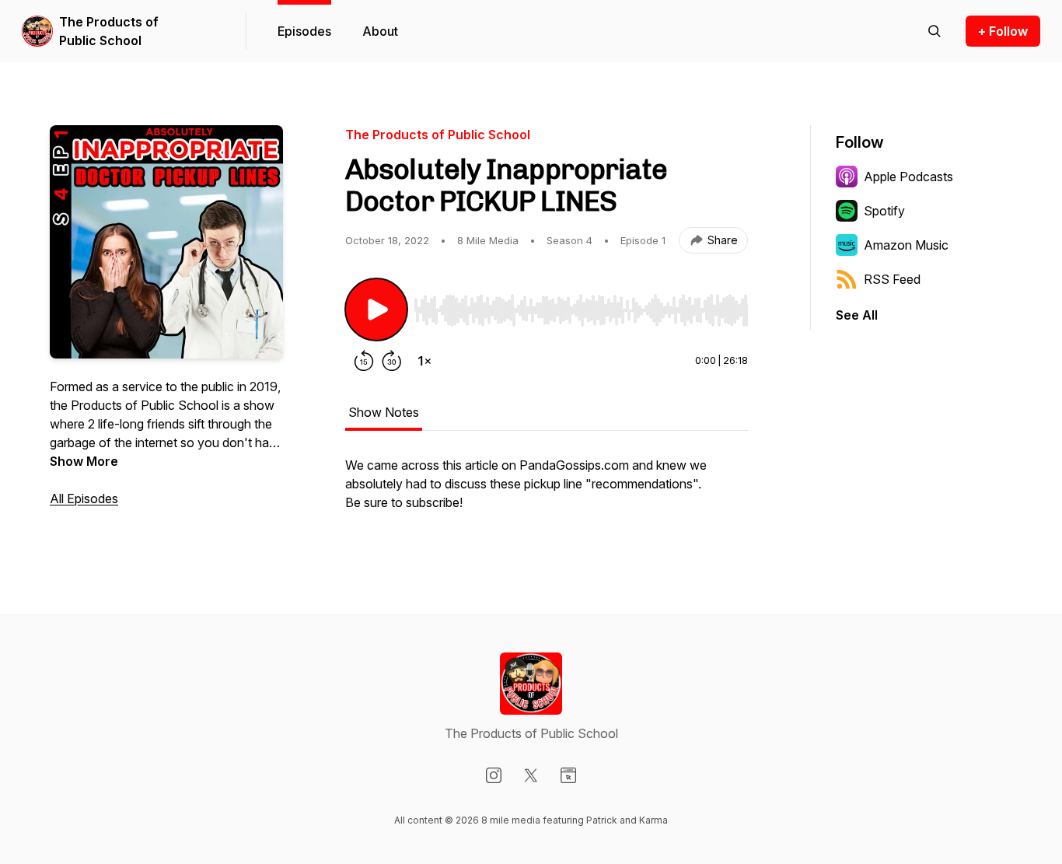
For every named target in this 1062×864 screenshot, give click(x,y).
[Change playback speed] (424, 361)
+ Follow (1003, 31)
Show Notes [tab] (383, 412)
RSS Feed (892, 279)
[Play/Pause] (376, 309)
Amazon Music (906, 245)
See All (857, 315)
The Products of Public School (109, 31)
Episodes (304, 31)
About (380, 31)
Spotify (884, 211)
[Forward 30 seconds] (392, 361)
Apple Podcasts (908, 176)
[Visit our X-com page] (531, 775)
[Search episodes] (934, 31)
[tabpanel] (546, 491)
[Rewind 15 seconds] (364, 361)
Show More (84, 461)
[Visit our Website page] (568, 775)
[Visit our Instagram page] (493, 775)
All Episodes (84, 498)
